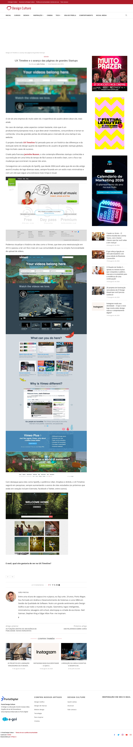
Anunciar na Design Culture (27, 2)
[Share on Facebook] (52, 585)
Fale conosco (64, 2)
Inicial (8, 15)
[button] (46, 673)
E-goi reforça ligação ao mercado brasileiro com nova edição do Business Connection (116, 255)
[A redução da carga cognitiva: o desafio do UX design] (74, 651)
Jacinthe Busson (31, 154)
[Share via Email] (59, 585)
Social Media (101, 15)
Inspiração (37, 15)
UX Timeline (29, 142)
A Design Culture (12, 2)
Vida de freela (70, 15)
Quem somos (72, 702)
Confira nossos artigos (48, 697)
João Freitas (41, 64)
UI (7, 576)
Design (26, 15)
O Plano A (13, 737)
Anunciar (71, 705)
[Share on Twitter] (54, 585)
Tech (58, 15)
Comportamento (86, 15)
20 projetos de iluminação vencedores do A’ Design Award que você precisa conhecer (116, 291)
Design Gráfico (39, 702)
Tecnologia (38, 713)
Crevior (9, 734)
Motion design (39, 709)
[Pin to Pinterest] (57, 585)
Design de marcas (40, 705)
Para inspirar (38, 717)
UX (12, 576)
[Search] (126, 15)
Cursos (17, 15)
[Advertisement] (66, 34)
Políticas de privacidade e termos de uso (47, 2)
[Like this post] (50, 585)
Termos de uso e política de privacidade (26, 732)
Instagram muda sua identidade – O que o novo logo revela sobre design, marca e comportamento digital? (116, 308)
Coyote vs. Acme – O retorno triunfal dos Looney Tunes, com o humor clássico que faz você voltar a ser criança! (117, 238)
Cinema (50, 15)
